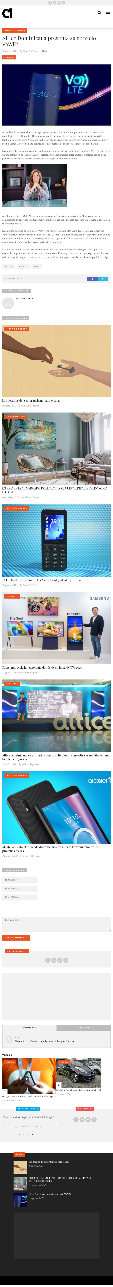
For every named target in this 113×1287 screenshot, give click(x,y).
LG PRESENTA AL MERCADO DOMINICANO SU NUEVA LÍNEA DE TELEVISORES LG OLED (55, 490)
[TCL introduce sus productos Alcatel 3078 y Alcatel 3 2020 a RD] (56, 540)
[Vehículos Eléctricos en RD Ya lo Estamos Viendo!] (78, 1072)
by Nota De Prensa (29, 405)
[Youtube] (54, 3)
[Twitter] (59, 3)
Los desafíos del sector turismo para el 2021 (31, 400)
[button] (106, 12)
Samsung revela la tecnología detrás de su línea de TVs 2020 (42, 667)
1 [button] (19, 1134)
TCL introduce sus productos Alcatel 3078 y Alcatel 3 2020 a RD (43, 580)
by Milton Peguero (31, 497)
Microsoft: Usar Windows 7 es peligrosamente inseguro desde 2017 (45, 1041)
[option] (28, 1121)
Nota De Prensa (31, 51)
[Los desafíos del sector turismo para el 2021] (56, 360)
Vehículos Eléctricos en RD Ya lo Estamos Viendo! (78, 1090)
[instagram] (63, 3)
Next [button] (56, 1123)
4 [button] (32, 1134)
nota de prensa (15, 30)
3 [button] (28, 1134)
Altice (9, 266)
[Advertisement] (56, 996)
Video (10, 1062)
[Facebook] (50, 3)
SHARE (10, 57)
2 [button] (23, 1134)
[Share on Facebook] (92, 279)
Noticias (12, 684)
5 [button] (37, 1134)
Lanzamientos (16, 417)
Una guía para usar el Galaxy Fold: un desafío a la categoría (29, 1096)
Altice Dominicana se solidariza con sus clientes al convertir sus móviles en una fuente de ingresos (55, 757)
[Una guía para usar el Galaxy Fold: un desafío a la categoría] (29, 1075)
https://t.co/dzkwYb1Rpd (36, 1117)
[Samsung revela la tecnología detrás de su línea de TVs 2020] (56, 627)
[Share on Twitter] (103, 279)
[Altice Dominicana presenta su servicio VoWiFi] (20, 1199)
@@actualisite (21, 1126)
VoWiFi (23, 266)
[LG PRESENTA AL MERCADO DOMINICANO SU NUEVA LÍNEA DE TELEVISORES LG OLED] (56, 448)
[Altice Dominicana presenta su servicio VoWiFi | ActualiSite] (7, 16)
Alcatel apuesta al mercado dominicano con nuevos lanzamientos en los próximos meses (50, 849)
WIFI (36, 266)
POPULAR (83, 1028)
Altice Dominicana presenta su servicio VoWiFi (50, 1194)
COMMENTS (29, 1028)
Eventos (12, 596)
